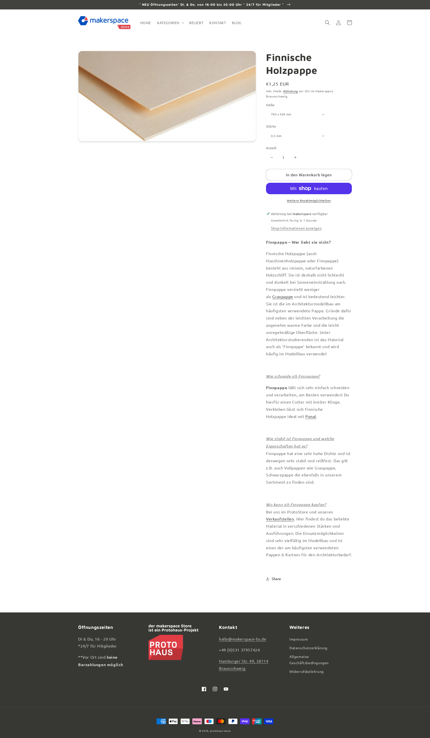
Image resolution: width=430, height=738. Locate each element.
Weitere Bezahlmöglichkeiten (309, 200)
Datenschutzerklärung (308, 648)
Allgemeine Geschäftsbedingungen (309, 659)
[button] (170, 22)
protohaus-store (220, 731)
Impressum (298, 639)
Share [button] (276, 578)
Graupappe (282, 296)
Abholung (290, 91)
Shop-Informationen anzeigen (296, 228)
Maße (270, 105)
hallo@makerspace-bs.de (242, 638)
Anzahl (271, 148)
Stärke (271, 126)
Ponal (310, 416)
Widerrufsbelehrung (306, 671)
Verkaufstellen (280, 518)
